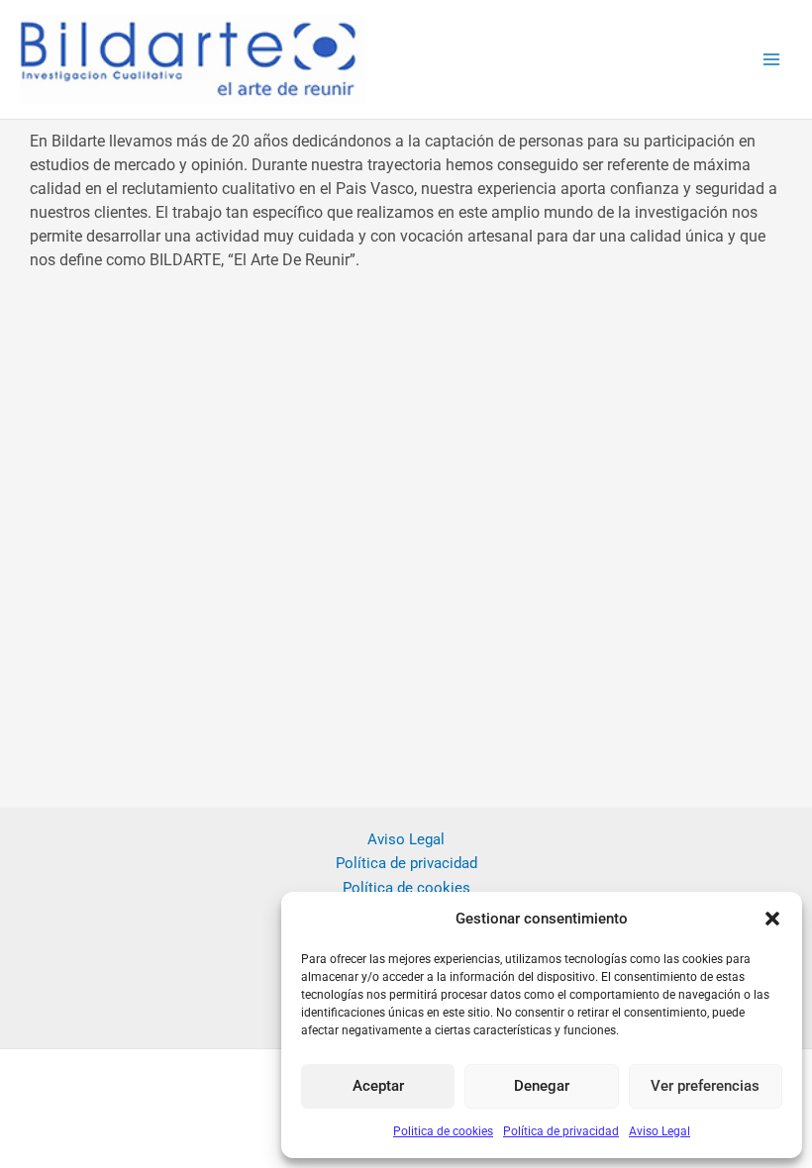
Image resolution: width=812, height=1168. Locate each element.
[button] (772, 918)
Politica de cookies (443, 1131)
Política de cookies (406, 888)
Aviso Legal (659, 1131)
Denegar (541, 1086)
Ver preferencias (705, 1086)
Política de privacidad (561, 1131)
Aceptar (378, 1086)
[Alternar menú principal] (771, 59)
